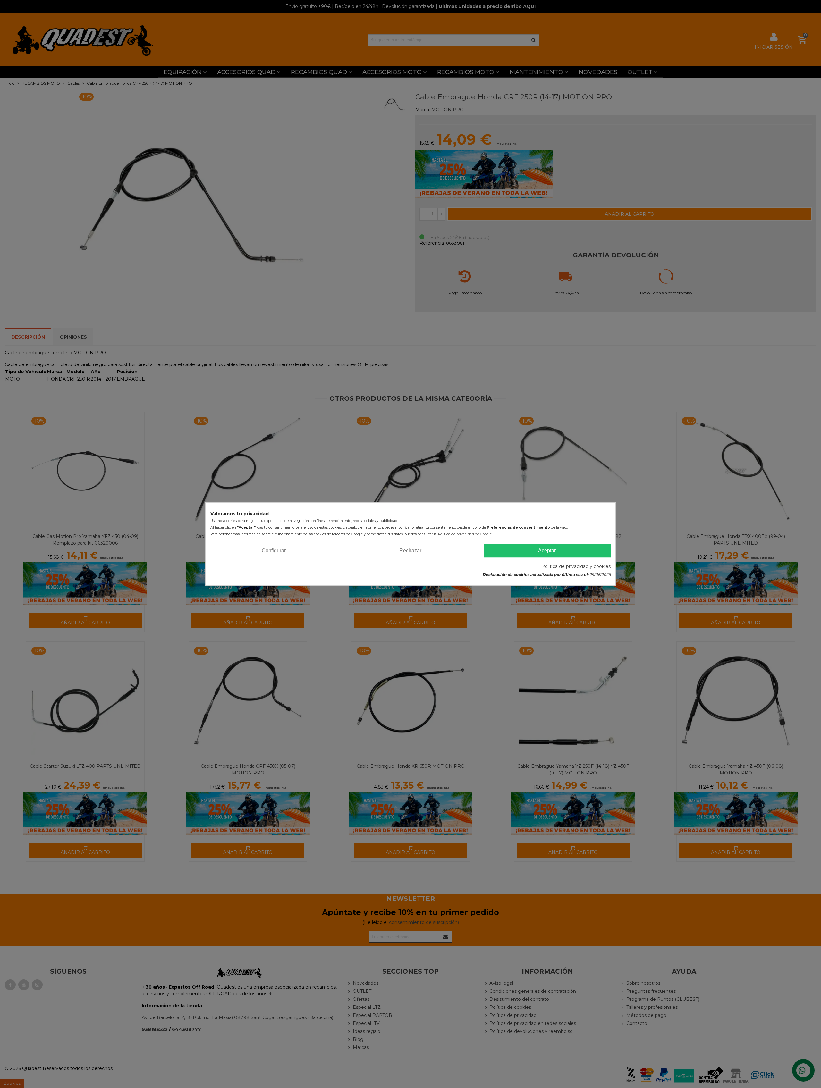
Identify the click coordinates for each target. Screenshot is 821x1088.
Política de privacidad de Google (465, 534)
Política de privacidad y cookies (576, 566)
